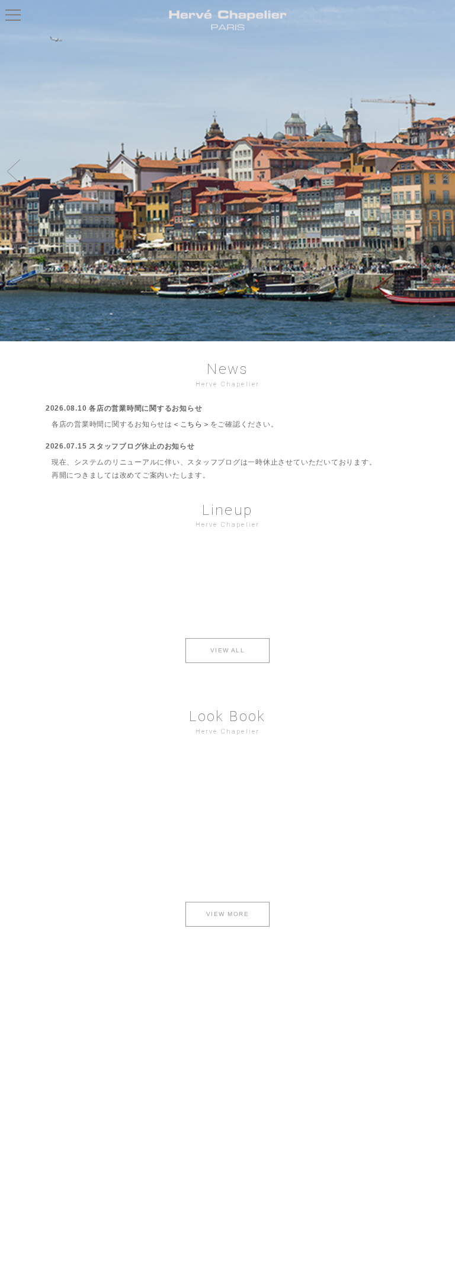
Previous (12, 171)
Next (443, 171)
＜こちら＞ (191, 424)
